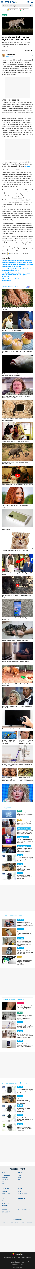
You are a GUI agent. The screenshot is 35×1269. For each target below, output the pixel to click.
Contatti (29, 1222)
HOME (3, 12)
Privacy (19, 1261)
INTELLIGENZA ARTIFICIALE (24, 828)
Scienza (4, 1181)
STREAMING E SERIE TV (23, 837)
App (19, 1179)
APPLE (19, 810)
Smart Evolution (6, 1193)
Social (3, 1201)
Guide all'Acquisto (23, 1193)
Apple (19, 1177)
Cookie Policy (26, 1261)
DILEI (19, 1257)
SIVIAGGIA (23, 1257)
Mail (28, 4)
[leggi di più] (32, 55)
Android (20, 1175)
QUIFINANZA (28, 1257)
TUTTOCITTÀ (14, 1257)
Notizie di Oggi (6, 1175)
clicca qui (27, 166)
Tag (23, 1222)
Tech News (5, 1179)
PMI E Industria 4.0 (24, 1210)
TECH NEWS (20, 938)
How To (20, 1191)
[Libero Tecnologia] (17, 1219)
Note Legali (14, 1261)
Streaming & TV (6, 1203)
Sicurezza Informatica (6, 1211)
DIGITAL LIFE (5, 1188)
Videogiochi (5, 1205)
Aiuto (23, 1262)
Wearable (4, 1191)
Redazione (21, 1198)
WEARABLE (20, 1003)
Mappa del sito (15, 1222)
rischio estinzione (8, 115)
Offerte (4, 1184)
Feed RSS (5, 1222)
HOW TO (20, 819)
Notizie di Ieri (5, 1177)
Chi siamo (8, 1261)
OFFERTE (20, 855)
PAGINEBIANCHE (7, 1257)
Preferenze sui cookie (15, 1262)
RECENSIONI (20, 919)
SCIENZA (7, 12)
